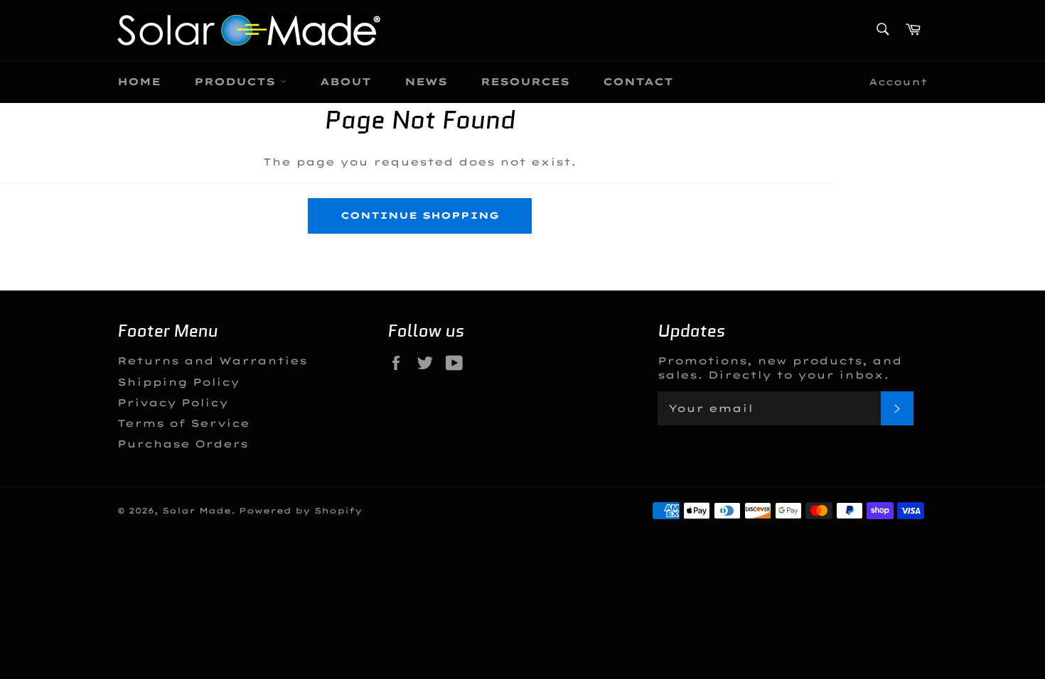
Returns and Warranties (212, 360)
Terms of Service (183, 423)
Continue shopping (420, 215)
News (425, 81)
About (345, 81)
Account (898, 81)
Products (237, 81)
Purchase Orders (182, 444)
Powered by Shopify (301, 511)
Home (139, 81)
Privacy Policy (172, 402)
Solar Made (196, 511)
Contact (638, 81)
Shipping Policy (178, 382)
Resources (525, 81)
